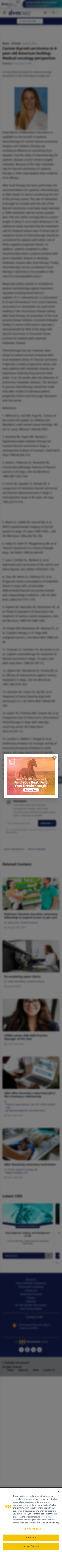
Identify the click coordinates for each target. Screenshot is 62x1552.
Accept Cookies (31, 1546)
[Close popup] (54, 757)
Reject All (31, 1537)
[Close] (58, 1491)
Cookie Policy (52, 1522)
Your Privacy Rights (30, 1528)
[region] (31, 1519)
